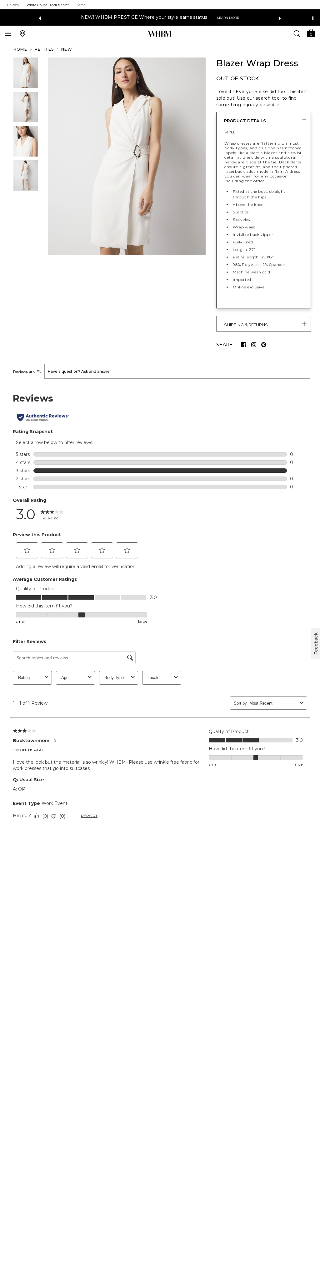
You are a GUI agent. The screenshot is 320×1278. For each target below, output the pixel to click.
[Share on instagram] (253, 344)
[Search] (297, 33)
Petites (44, 49)
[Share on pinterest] (263, 344)
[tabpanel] (160, 607)
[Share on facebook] (243, 344)
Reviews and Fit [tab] (27, 371)
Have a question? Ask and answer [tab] (79, 371)
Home (20, 49)
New (66, 49)
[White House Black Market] (160, 34)
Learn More (228, 18)
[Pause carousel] (313, 18)
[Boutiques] (22, 33)
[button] (311, 32)
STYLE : (231, 132)
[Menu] (8, 33)
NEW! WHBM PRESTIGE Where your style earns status (144, 17)
